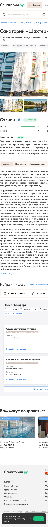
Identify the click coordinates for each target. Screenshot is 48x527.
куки (18, 516)
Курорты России (16, 23)
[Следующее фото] (32, 427)
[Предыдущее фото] (3, 427)
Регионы (29, 23)
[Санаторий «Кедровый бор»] (17, 427)
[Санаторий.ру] (13, 5)
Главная (3, 23)
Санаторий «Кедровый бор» (12, 442)
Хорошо (39, 519)
